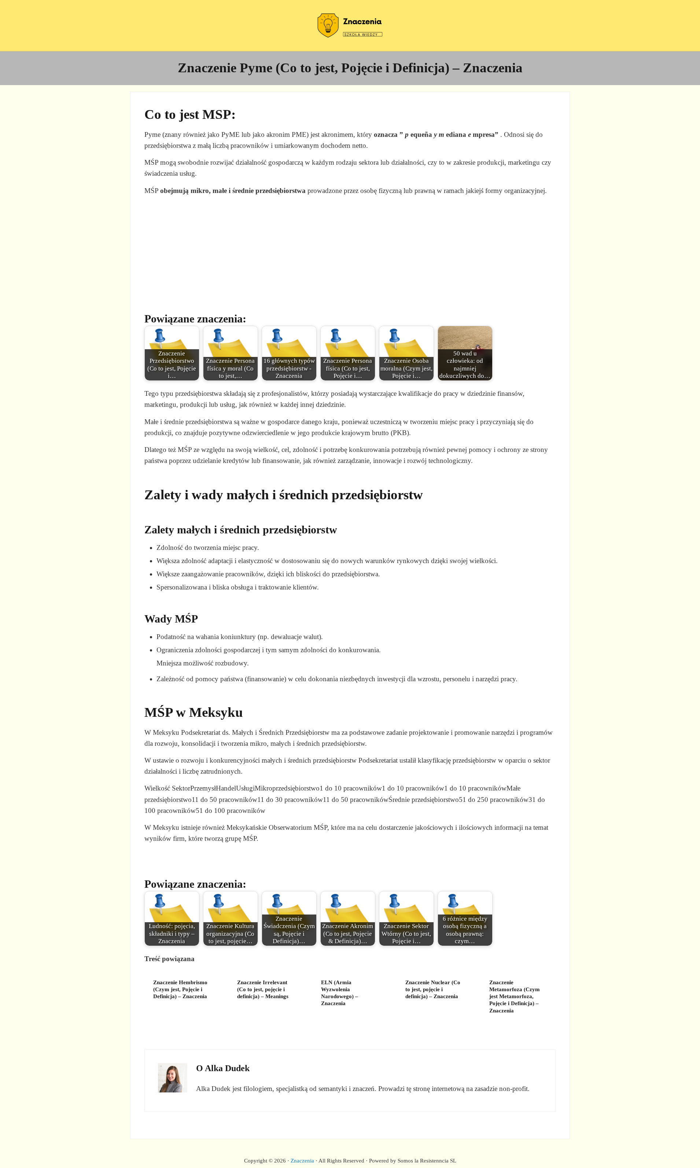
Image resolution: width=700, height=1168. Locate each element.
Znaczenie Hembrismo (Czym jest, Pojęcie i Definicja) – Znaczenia (180, 989)
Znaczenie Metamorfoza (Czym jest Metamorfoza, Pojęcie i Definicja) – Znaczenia (514, 996)
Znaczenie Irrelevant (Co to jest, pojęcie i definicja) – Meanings (262, 989)
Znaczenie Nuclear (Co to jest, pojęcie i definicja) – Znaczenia (432, 989)
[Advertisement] (350, 253)
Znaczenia (302, 1161)
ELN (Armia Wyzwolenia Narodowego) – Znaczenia (339, 992)
